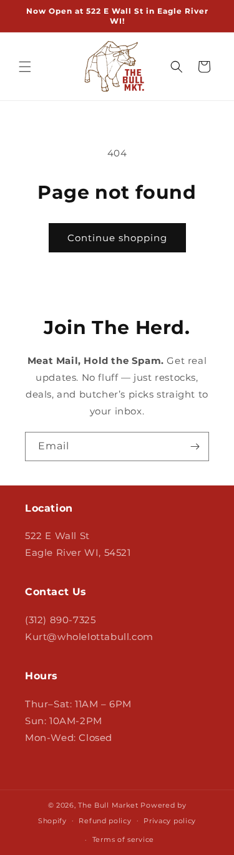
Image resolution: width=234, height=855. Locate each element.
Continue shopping (117, 238)
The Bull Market (108, 805)
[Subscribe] (194, 446)
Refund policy (105, 820)
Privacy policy (170, 820)
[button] (25, 66)
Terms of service (123, 839)
